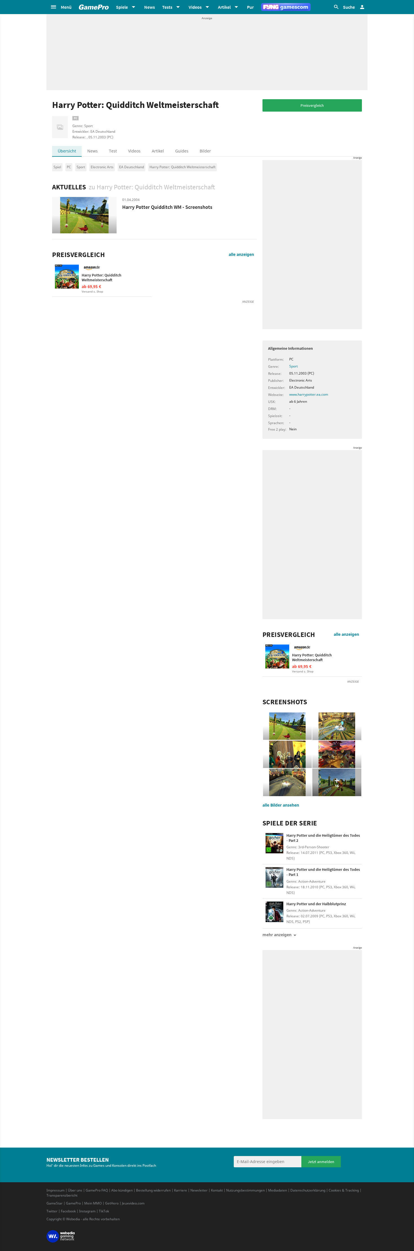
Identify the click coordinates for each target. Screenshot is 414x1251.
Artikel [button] (224, 7)
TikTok (104, 1211)
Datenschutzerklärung (307, 1190)
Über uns (75, 1190)
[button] (60, 7)
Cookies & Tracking (344, 1190)
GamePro (73, 1203)
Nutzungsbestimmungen (245, 1190)
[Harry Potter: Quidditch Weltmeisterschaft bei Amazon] (67, 277)
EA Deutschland (131, 167)
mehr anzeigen (276, 934)
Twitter (51, 1211)
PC (69, 167)
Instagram (87, 1211)
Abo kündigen (122, 1190)
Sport (81, 167)
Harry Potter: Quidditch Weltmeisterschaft (182, 167)
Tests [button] (167, 7)
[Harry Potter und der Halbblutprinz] (274, 913)
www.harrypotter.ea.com (308, 394)
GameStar (54, 1203)
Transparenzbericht (61, 1195)
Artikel (158, 151)
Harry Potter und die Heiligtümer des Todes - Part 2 (323, 838)
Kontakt (217, 1190)
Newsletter (199, 1190)
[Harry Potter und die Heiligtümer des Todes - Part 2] (274, 845)
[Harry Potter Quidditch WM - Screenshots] (84, 215)
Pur (250, 7)
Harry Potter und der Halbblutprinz (316, 903)
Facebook (68, 1211)
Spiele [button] (122, 7)
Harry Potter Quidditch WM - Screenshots (167, 207)
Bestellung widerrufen (153, 1190)
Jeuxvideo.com (133, 1203)
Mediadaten (277, 1190)
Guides (181, 151)
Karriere (180, 1190)
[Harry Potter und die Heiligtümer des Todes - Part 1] (274, 879)
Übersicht (67, 151)
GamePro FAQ (97, 1190)
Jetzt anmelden (321, 1161)
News (149, 7)
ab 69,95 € (91, 286)
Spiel (57, 167)
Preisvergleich (312, 105)
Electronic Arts (102, 167)
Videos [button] (195, 7)
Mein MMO (93, 1203)
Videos (134, 151)
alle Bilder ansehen (280, 805)
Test (113, 151)
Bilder (205, 151)
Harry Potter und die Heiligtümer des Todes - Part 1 (323, 872)
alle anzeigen (241, 254)
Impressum (55, 1190)
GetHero (112, 1203)
